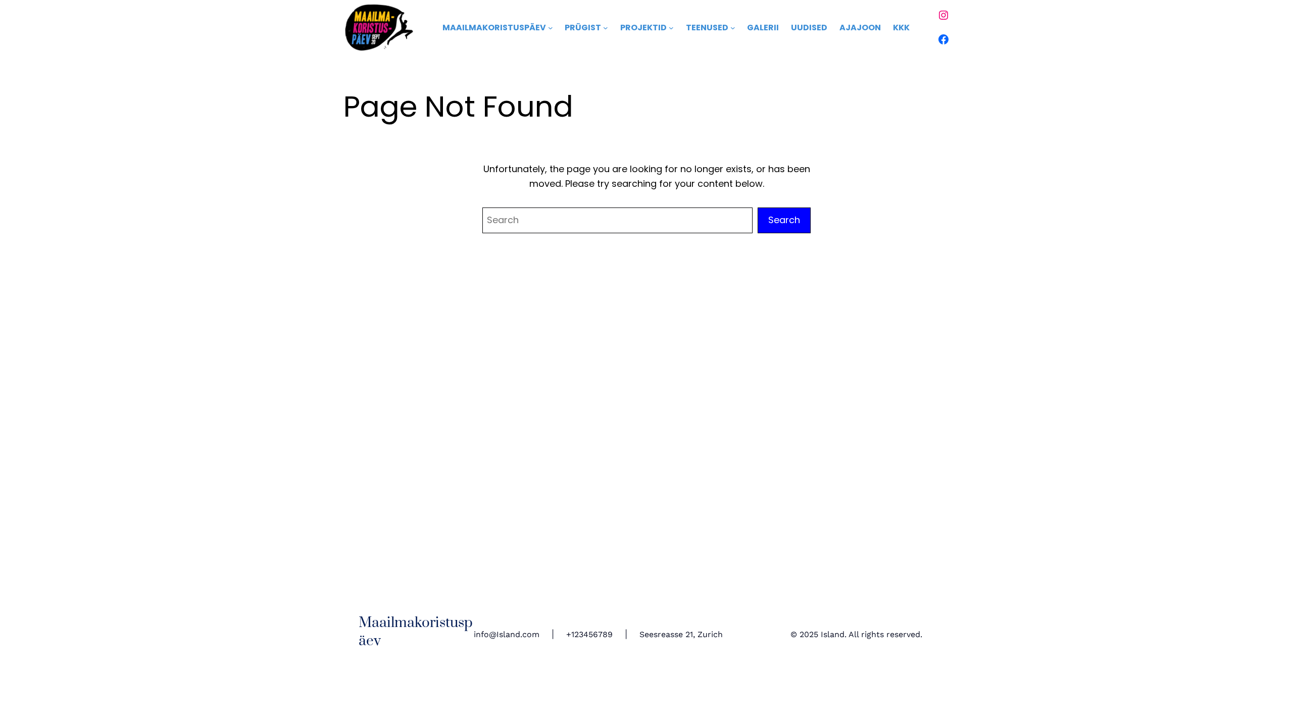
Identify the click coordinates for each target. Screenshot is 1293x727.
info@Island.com (506, 634)
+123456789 (589, 634)
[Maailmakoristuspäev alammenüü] (550, 27)
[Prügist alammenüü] (605, 27)
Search (784, 220)
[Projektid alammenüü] (671, 27)
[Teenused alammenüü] (732, 27)
